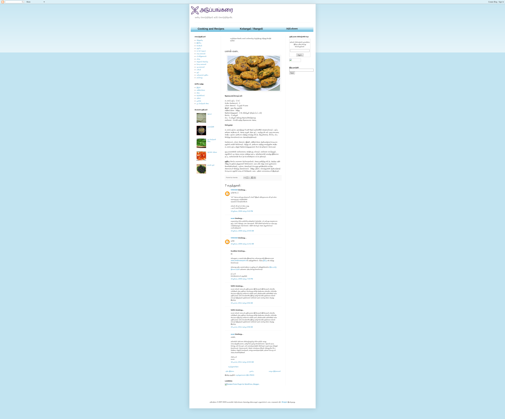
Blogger (284, 402)
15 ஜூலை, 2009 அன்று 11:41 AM (242, 244)
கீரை (198, 93)
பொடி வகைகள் (201, 64)
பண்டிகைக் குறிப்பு (202, 75)
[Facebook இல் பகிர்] (252, 177)
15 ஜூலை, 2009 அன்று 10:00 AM (242, 231)
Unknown (234, 190)
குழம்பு (199, 48)
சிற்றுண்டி (200, 40)
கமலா (233, 218)
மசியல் (199, 70)
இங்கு (265, 260)
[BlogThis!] (247, 177)
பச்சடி (198, 59)
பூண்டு (199, 101)
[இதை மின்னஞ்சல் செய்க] (244, 177)
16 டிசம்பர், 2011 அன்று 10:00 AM (242, 362)
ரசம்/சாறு (200, 78)
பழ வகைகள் (201, 67)
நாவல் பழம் (210, 165)
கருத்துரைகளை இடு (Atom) (245, 375)
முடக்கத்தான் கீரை (203, 103)
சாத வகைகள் (201, 54)
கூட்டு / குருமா (201, 51)
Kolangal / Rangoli (251, 28)
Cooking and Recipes (211, 28)
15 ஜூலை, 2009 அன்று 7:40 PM (242, 279)
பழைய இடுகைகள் (275, 371)
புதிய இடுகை (230, 371)
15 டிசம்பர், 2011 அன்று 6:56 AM (242, 303)
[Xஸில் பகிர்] (249, 177)
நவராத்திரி (210, 127)
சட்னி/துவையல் (201, 56)
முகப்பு (251, 371)
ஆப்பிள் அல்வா (212, 152)
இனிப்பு (199, 43)
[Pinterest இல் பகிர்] (254, 177)
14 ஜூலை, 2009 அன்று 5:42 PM (242, 211)
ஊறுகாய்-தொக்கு (202, 62)
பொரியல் (199, 46)
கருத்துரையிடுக (233, 367)
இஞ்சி (199, 87)
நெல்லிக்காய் (201, 95)
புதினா (199, 98)
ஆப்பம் (209, 114)
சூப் (198, 72)
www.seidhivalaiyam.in (239, 260)
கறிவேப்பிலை (201, 90)
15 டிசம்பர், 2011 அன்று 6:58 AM (242, 327)
